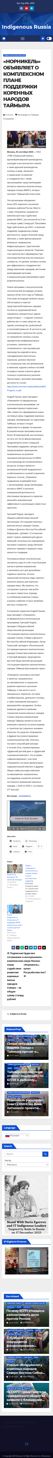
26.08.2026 (14, 1404)
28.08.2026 (14, 1323)
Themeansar (45, 1456)
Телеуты (29, 1330)
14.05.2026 (14, 1084)
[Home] (4, 38)
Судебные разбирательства (34, 1303)
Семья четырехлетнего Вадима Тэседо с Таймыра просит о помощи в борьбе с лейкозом (25, 1051)
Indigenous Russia (26, 27)
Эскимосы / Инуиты (14, 1357)
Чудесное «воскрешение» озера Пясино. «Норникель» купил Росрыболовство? (35, 963)
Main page (11, 1040)
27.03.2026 (14, 1112)
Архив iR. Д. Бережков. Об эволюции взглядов (14, 877)
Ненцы (10, 1036)
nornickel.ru (25, 796)
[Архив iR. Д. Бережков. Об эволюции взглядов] (15, 868)
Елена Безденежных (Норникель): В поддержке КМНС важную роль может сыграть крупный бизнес (14, 922)
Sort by (8, 1160)
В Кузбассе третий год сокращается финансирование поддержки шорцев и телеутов (24, 1346)
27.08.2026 (14, 1350)
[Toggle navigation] (22, 38)
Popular (27, 1040)
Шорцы (38, 1330)
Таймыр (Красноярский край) (14, 55)
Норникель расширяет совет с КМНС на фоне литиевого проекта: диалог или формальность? (25, 1108)
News (20, 1040)
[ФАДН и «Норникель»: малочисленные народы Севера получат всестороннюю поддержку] (34, 883)
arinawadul (28, 1323)
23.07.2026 (14, 1056)
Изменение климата (14, 1303)
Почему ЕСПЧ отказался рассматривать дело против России (25, 1315)
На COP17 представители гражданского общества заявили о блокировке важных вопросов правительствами (26, 1400)
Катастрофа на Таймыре (28, 115)
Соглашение (8, 119)
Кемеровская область (15, 1330)
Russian (14, 1135)
